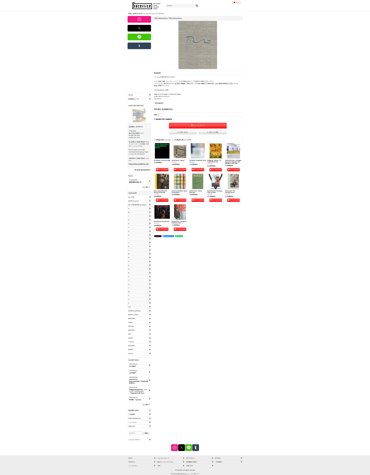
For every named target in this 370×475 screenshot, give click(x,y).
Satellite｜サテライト (136, 127)
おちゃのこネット (182, 474)
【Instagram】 (159, 103)
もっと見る (145, 187)
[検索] (197, 5)
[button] (212, 132)
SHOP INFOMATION (143, 170)
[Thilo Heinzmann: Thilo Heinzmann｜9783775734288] (198, 45)
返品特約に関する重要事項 (164, 119)
